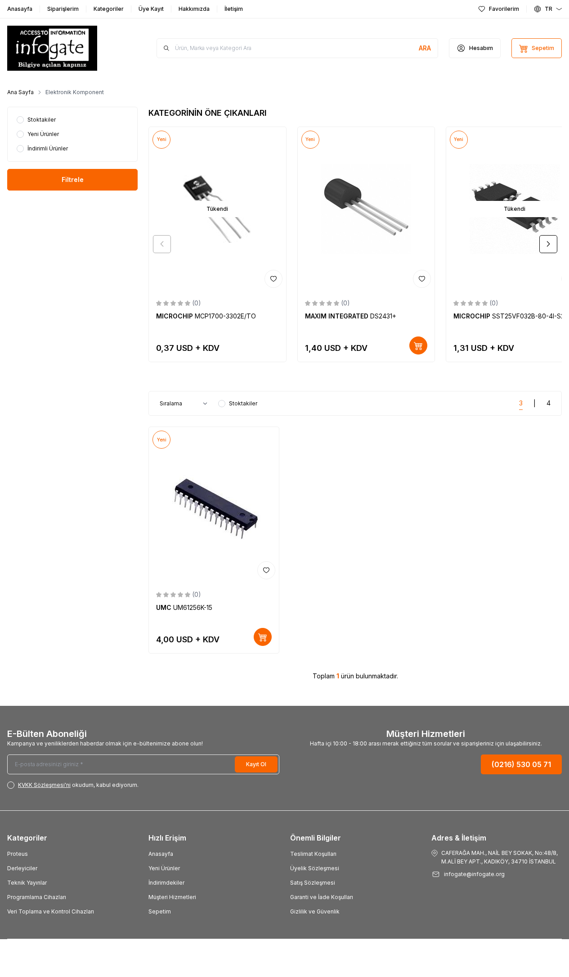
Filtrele (73, 179)
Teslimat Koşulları (313, 853)
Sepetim (159, 911)
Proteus (17, 853)
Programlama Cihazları (36, 897)
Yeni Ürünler (164, 868)
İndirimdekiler (166, 882)
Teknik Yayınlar (27, 882)
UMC (164, 607)
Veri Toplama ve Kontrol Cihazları (50, 911)
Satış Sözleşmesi (312, 882)
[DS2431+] (366, 209)
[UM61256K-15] (213, 505)
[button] (162, 244)
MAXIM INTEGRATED (337, 316)
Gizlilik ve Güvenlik (315, 911)
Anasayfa (160, 853)
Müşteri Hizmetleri (172, 897)
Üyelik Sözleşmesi (314, 868)
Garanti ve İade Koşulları (321, 897)
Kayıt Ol (256, 764)
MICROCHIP (175, 316)
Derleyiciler (22, 868)
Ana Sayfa (20, 92)
